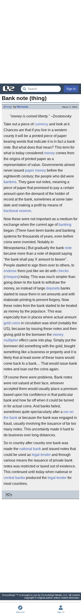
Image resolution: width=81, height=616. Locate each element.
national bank (30, 449)
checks (63, 271)
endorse (10, 271)
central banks (14, 478)
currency (41, 124)
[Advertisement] (40, 41)
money (49, 153)
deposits (53, 288)
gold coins (12, 323)
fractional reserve (17, 211)
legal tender (41, 455)
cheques (11, 277)
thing (7, 106)
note (68, 248)
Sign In (71, 89)
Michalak (22, 106)
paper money (35, 170)
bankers (10, 182)
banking (64, 224)
